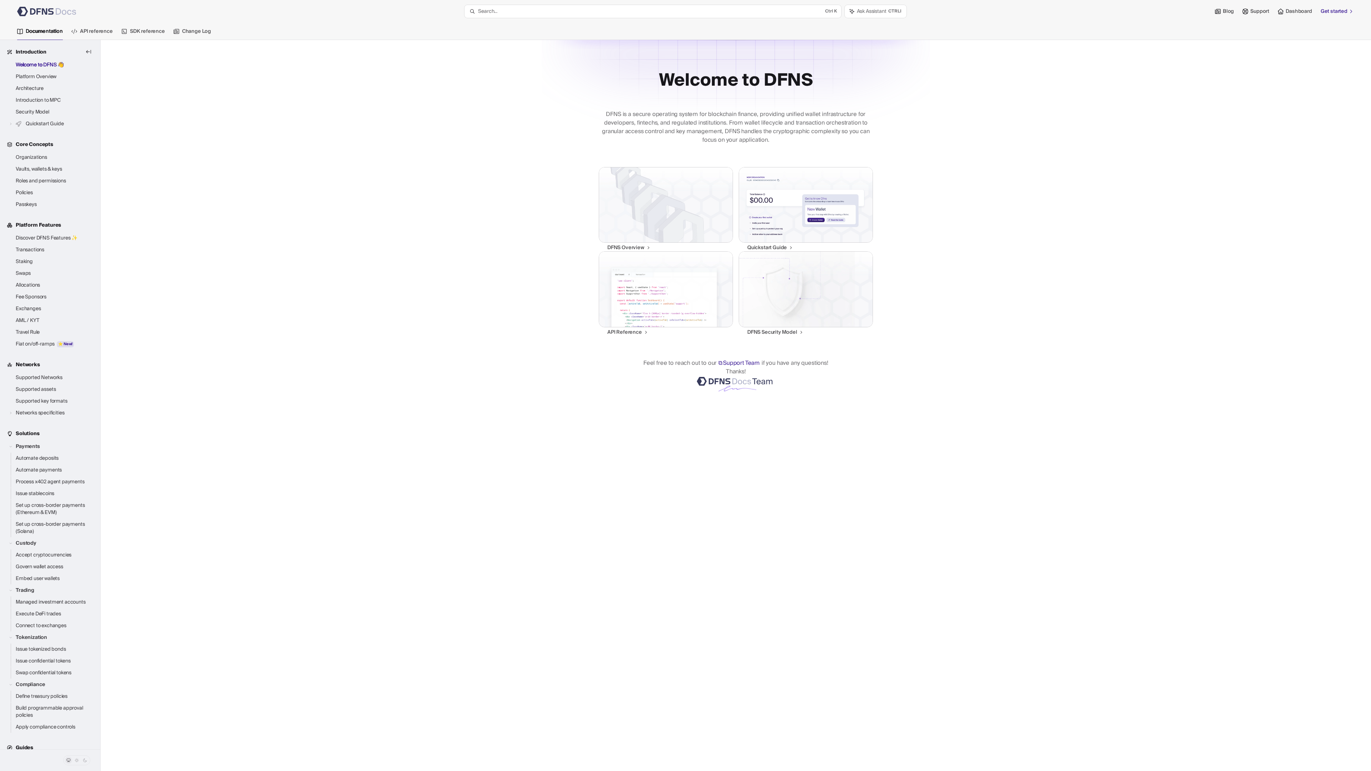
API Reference (624, 332)
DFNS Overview (625, 247)
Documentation (44, 31)
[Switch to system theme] (68, 760)
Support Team (741, 363)
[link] (666, 209)
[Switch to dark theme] (85, 760)
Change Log (196, 31)
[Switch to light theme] (76, 760)
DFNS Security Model (772, 332)
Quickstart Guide (767, 247)
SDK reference (147, 31)
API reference (96, 31)
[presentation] (50, 394)
